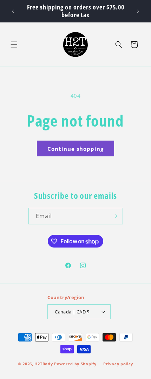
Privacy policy (118, 363)
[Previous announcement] (13, 11)
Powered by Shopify (75, 363)
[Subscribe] (115, 216)
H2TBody (43, 363)
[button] (14, 44)
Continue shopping (75, 148)
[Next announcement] (138, 11)
